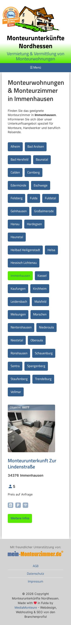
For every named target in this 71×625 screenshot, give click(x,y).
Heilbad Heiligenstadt (25, 249)
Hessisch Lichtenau (24, 262)
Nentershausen (21, 327)
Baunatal (42, 159)
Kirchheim (40, 288)
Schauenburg (44, 353)
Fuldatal (50, 198)
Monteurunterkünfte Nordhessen (35, 42)
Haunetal (17, 236)
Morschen (40, 314)
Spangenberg (36, 365)
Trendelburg (43, 378)
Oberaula (36, 340)
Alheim (15, 146)
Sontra (15, 365)
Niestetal (17, 340)
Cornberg (33, 172)
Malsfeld (40, 301)
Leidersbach (19, 301)
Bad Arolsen (35, 146)
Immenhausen (20, 275)
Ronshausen (19, 353)
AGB (35, 565)
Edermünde (18, 185)
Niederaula (46, 327)
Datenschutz (35, 573)
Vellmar (16, 391)
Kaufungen (18, 288)
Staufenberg (19, 378)
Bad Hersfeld (19, 159)
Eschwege (41, 185)
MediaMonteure (26, 607)
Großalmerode (44, 211)
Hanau (15, 224)
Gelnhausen (19, 211)
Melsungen (18, 314)
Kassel (42, 275)
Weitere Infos (20, 518)
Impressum (35, 581)
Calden (15, 172)
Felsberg (17, 198)
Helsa (51, 249)
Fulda (33, 198)
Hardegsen (34, 224)
